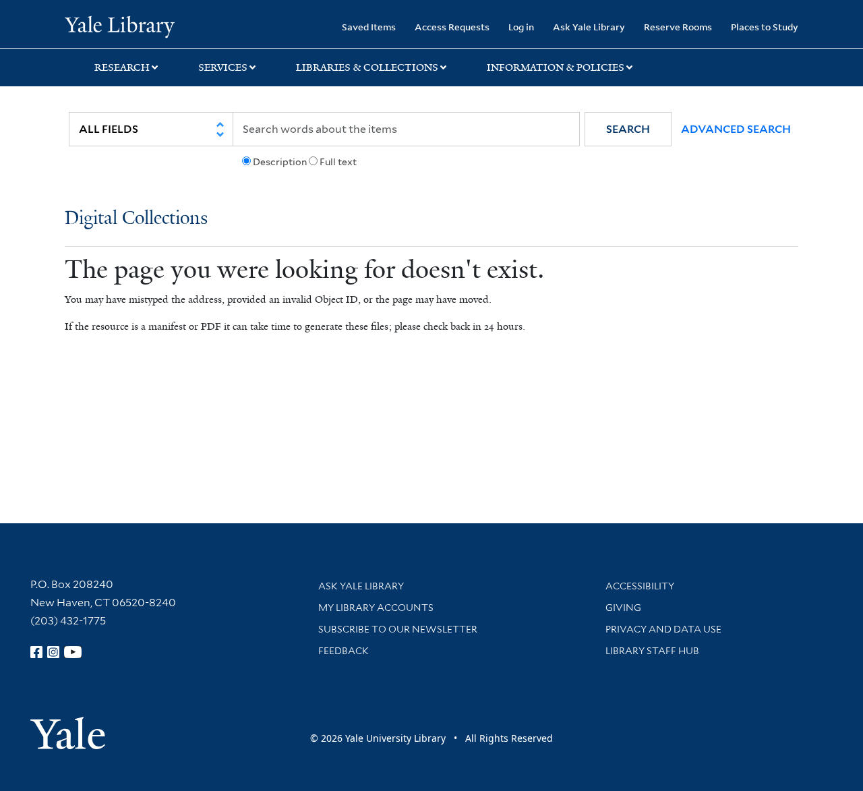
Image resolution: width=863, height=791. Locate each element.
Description (280, 161)
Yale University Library (120, 25)
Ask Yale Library (589, 26)
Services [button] (222, 67)
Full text (338, 161)
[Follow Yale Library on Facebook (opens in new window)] (36, 652)
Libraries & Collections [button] (367, 67)
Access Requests (452, 26)
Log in (521, 26)
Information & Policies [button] (555, 67)
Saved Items (369, 26)
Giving (623, 607)
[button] (628, 129)
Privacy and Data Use (663, 629)
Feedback (343, 650)
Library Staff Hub (652, 650)
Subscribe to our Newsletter (397, 629)
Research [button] (122, 67)
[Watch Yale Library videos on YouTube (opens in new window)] (73, 652)
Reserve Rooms (678, 26)
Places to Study (764, 26)
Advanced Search (736, 129)
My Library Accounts (376, 607)
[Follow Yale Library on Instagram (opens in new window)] (53, 652)
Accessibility (639, 586)
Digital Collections (136, 218)
